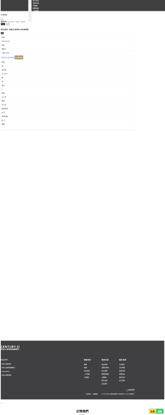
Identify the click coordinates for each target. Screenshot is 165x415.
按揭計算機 (36, 16)
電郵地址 (4, 21)
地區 (3, 45)
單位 (3, 85)
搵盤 (160, 411)
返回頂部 (130, 389)
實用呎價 (5, 116)
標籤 (3, 124)
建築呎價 (5, 108)
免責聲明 (95, 394)
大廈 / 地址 (5, 53)
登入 (3, 24)
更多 (34, 18)
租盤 (85, 367)
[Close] (1, 403)
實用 (3, 101)
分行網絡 (122, 367)
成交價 (4, 70)
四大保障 (36, 13)
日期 (3, 37)
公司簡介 (122, 364)
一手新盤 (36, 10)
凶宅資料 (104, 384)
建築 (3, 93)
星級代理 (36, 3)
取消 (7, 24)
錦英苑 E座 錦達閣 (8, 57)
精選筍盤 (36, 8)
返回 (2, 33)
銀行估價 (104, 380)
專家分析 (122, 377)
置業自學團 (105, 374)
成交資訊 (87, 371)
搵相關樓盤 (19, 57)
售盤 (85, 364)
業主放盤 (104, 364)
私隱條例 (88, 394)
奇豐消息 (122, 374)
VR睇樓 (35, 5)
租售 (3, 62)
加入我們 (122, 380)
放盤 (153, 411)
